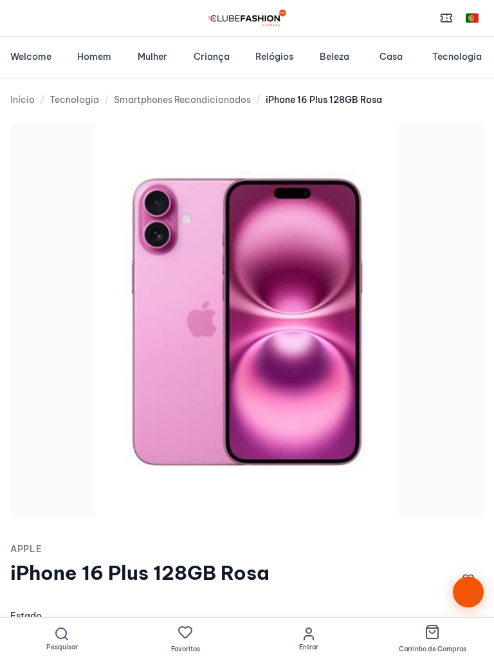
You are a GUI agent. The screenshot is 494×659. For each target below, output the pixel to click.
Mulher (152, 56)
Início (22, 100)
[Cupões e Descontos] (446, 18)
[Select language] (472, 18)
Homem (94, 56)
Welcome (30, 56)
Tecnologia (457, 56)
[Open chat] (468, 592)
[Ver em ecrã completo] (460, 145)
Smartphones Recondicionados (182, 100)
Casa (391, 56)
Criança (212, 56)
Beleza (334, 56)
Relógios (274, 56)
